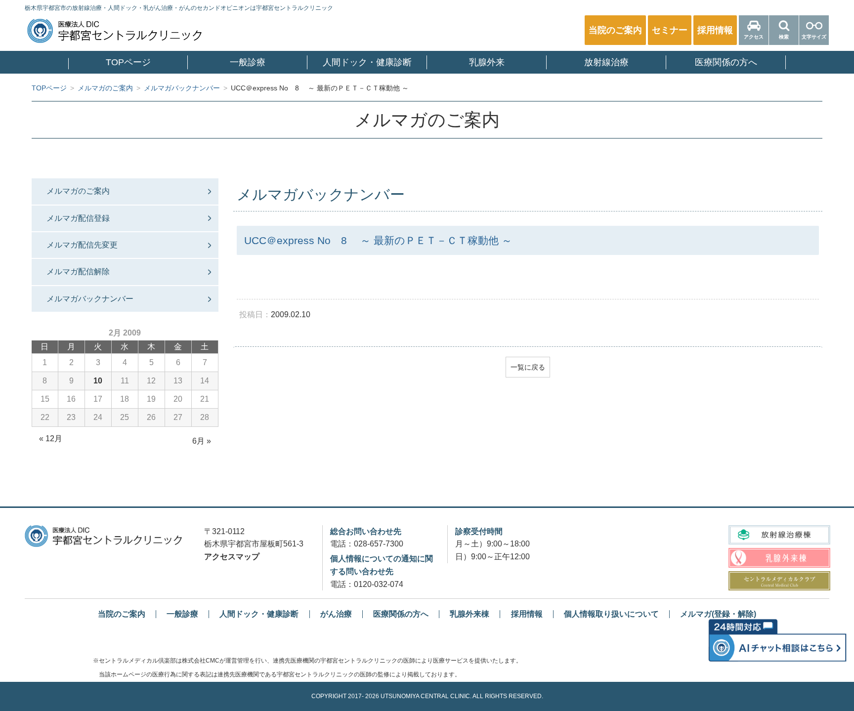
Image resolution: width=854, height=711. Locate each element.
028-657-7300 (378, 544)
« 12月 (50, 438)
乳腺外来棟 (469, 614)
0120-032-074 (378, 584)
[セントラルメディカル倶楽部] (779, 580)
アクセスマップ (231, 556)
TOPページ (128, 62)
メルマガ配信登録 (78, 218)
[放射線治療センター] (779, 534)
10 (97, 380)
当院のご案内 (121, 614)
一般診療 (247, 62)
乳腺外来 (487, 62)
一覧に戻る (528, 367)
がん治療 (336, 614)
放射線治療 (606, 62)
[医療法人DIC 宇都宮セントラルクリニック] (103, 536)
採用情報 (527, 614)
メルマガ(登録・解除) (718, 614)
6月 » (201, 441)
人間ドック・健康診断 (367, 62)
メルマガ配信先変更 (82, 245)
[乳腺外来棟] (779, 557)
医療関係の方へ (726, 62)
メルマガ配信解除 (78, 271)
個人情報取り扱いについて (611, 614)
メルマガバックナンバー (89, 298)
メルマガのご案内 (78, 191)
